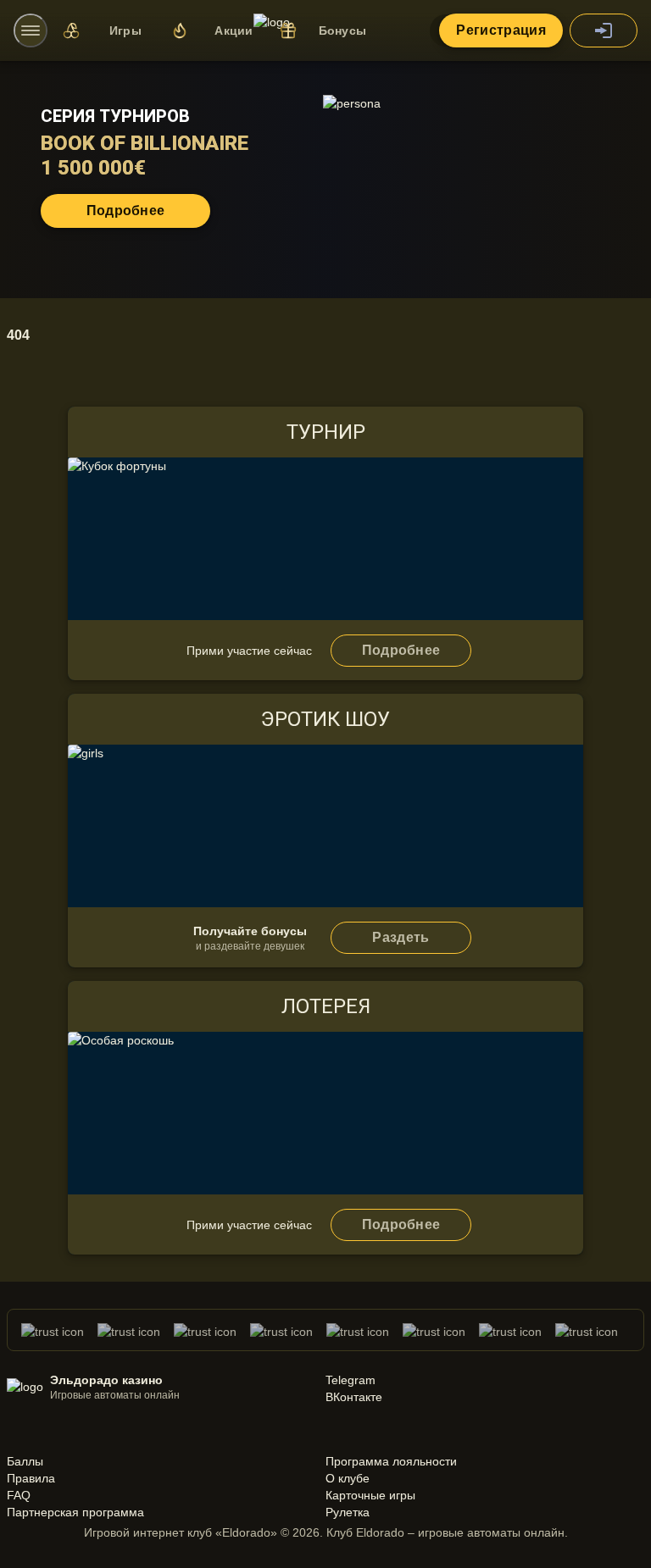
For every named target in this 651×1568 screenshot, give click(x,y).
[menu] (30, 30)
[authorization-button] (603, 30)
